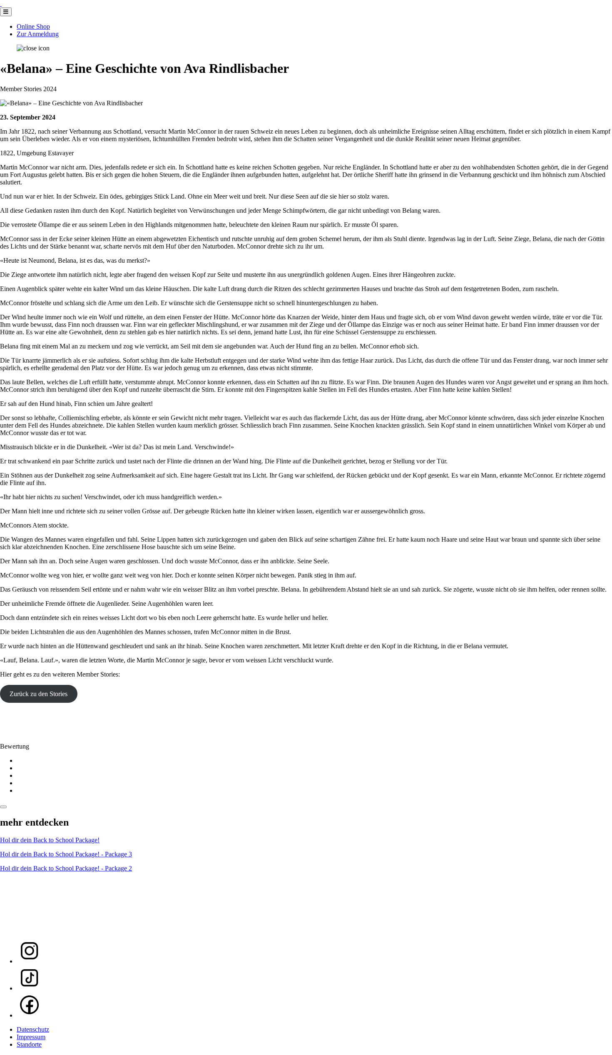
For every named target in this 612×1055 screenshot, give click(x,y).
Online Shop (33, 26)
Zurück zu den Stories (38, 693)
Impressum (31, 1036)
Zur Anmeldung (38, 33)
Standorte (29, 1044)
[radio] (314, 760)
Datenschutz (33, 1029)
